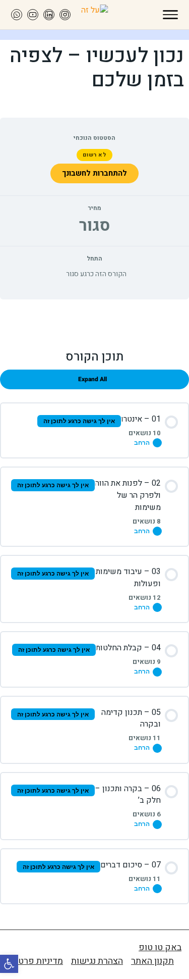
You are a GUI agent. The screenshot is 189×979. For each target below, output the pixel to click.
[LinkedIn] (48, 14)
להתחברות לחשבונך (94, 173)
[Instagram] (65, 14)
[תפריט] (170, 14)
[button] (9, 964)
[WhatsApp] (16, 14)
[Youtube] (32, 14)
